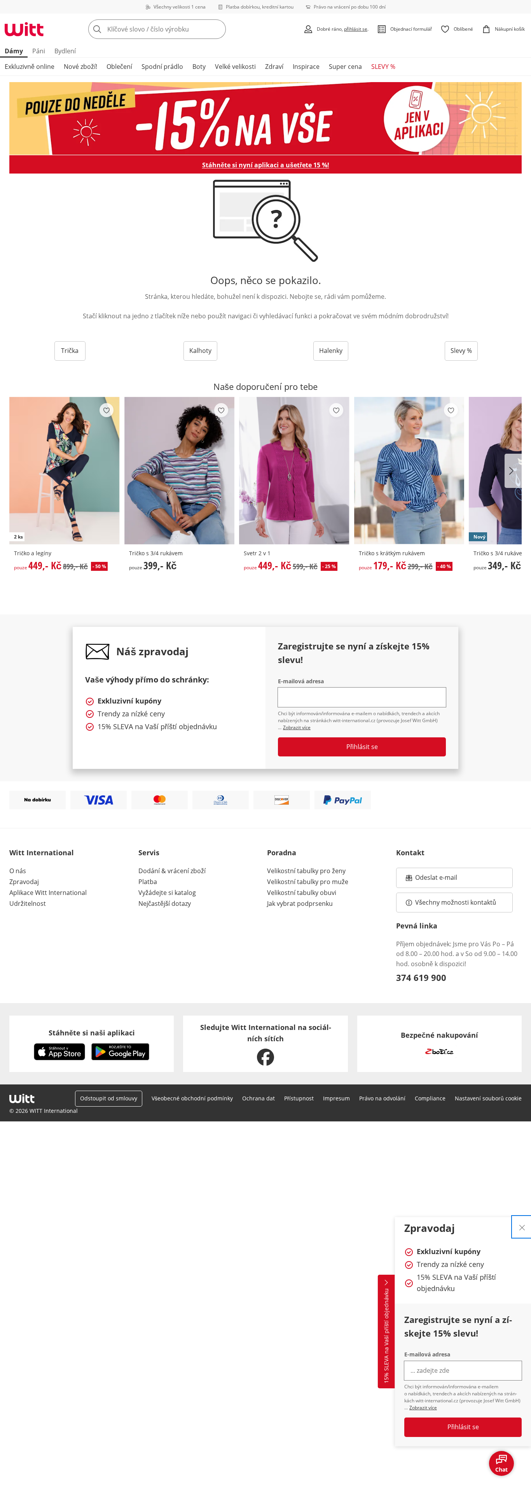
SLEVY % (383, 66)
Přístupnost (299, 1098)
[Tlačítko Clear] (218, 29)
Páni (38, 51)
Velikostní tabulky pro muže (307, 881)
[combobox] (174, 29)
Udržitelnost (27, 903)
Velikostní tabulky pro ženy (306, 871)
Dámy (14, 51)
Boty (199, 66)
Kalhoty (200, 350)
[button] (513, 471)
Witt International (41, 852)
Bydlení (65, 51)
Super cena (345, 66)
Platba (147, 881)
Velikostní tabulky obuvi (301, 892)
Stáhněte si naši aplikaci (92, 1032)
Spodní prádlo (162, 66)
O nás (17, 871)
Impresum (336, 1098)
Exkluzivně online (29, 66)
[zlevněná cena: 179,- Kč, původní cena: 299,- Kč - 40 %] (409, 470)
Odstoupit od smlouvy (108, 1098)
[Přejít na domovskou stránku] (24, 29)
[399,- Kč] (179, 470)
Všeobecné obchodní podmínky (192, 1098)
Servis (148, 852)
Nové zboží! (80, 66)
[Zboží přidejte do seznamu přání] (107, 410)
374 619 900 (421, 977)
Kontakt (410, 852)
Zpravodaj (24, 881)
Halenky (330, 350)
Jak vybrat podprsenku (300, 903)
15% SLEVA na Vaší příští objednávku (386, 1336)
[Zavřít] (522, 1227)
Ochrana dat (258, 1098)
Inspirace (306, 66)
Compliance (430, 1098)
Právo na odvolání (382, 1098)
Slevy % (461, 350)
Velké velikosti (235, 66)
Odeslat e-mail (446, 879)
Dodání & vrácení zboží (172, 871)
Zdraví (274, 66)
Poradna (281, 852)
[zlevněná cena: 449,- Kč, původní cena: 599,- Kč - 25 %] (294, 470)
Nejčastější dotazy (164, 903)
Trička (70, 350)
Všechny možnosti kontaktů (455, 902)
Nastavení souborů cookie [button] (488, 1098)
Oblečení (119, 66)
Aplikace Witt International (48, 892)
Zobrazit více (423, 1407)
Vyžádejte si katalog (167, 892)
